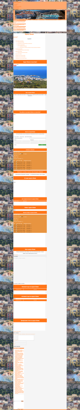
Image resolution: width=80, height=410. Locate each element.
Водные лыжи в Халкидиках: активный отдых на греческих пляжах (19, 378)
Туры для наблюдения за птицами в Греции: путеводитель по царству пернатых (19, 360)
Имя (14, 341)
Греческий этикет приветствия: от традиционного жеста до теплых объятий (19, 385)
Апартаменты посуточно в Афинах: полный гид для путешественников (19, 381)
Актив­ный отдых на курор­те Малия (20, 56)
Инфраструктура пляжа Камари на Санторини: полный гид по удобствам (19, 375)
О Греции (59, 19)
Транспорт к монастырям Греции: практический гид (19, 371)
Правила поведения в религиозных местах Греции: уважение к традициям (19, 388)
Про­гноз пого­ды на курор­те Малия (22, 52)
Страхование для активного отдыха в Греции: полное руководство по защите (19, 27)
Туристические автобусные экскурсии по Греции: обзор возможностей (19, 369)
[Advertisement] (30, 122)
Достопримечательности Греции (51, 19)
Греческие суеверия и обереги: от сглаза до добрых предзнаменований (19, 365)
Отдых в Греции (17, 2)
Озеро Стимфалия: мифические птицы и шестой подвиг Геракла (19, 373)
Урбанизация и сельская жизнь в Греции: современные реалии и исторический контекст (19, 22)
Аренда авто (17, 8)
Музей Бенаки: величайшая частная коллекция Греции (19, 353)
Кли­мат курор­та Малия (19, 51)
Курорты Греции (28, 19)
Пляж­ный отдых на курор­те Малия (20, 55)
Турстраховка (17, 7)
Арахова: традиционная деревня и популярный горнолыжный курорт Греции (19, 30)
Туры (15, 5)
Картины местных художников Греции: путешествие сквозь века (19, 367)
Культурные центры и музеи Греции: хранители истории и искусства (19, 393)
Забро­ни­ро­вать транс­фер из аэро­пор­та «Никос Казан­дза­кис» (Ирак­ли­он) (30, 47)
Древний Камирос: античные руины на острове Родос (19, 379)
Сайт (14, 344)
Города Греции (35, 19)
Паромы (16, 4)
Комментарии (15, 37)
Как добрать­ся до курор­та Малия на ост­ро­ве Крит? (25, 43)
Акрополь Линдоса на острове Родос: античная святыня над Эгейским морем (19, 390)
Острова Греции (41, 19)
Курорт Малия (29, 34)
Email (14, 343)
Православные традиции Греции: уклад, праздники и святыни (19, 363)
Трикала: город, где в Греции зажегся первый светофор (19, 383)
